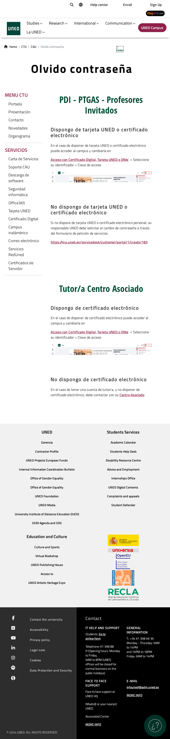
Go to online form (95, 636)
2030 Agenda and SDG (47, 523)
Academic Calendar (123, 442)
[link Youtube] (12, 638)
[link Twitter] (12, 628)
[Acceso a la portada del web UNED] (13, 28)
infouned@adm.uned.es (143, 687)
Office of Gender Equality (46, 478)
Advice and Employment (123, 469)
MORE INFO (93, 724)
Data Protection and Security (51, 670)
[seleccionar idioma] (80, 4)
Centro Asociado (132, 394)
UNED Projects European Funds (47, 460)
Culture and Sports (47, 547)
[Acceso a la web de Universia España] (123, 549)
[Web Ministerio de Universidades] (123, 540)
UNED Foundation (47, 496)
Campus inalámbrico (18, 230)
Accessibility (39, 629)
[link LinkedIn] (12, 648)
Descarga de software (18, 178)
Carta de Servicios (23, 159)
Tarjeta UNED (19, 211)
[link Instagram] (12, 658)
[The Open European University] (123, 561)
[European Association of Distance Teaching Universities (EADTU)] (123, 578)
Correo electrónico (23, 241)
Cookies (35, 660)
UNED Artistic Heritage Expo (46, 582)
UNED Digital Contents (123, 487)
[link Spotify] (12, 668)
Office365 (16, 203)
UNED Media (47, 505)
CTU (24, 46)
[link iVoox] (12, 679)
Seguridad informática (18, 192)
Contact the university (46, 619)
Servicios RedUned (16, 252)
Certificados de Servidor (20, 266)
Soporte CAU (19, 167)
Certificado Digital (23, 219)
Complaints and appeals (123, 496)
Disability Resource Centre (123, 460)
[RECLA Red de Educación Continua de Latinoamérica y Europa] (123, 594)
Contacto (16, 120)
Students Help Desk (123, 451)
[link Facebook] (12, 618)
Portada (15, 104)
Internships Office (123, 478)
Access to (47, 573)
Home (13, 46)
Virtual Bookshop (46, 556)
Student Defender (123, 505)
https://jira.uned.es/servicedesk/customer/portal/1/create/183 (99, 242)
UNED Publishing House (47, 564)
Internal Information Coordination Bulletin (47, 469)
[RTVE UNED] (155, 13)
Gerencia (47, 442)
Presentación (19, 112)
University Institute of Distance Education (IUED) (47, 514)
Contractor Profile (46, 451)
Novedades (17, 128)
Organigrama (19, 136)
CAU (33, 46)
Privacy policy (40, 639)
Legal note (37, 650)
